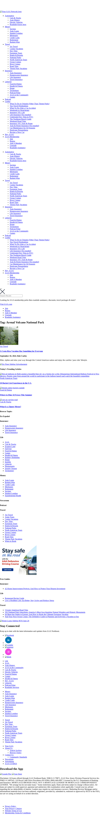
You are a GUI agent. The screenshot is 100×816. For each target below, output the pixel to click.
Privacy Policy (10, 806)
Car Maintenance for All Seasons (22, 128)
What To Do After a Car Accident (23, 108)
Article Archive (16, 750)
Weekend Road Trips (18, 121)
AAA (7, 442)
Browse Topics (15, 753)
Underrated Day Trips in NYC (21, 117)
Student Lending (16, 33)
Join (11, 139)
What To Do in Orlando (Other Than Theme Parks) (29, 104)
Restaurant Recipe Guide (14, 598)
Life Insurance (15, 77)
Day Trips (13, 51)
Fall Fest (8, 449)
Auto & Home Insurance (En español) (24, 126)
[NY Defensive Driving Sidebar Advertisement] (18, 574)
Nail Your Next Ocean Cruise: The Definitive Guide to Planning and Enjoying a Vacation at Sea (42, 617)
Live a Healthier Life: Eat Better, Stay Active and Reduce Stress (29, 600)
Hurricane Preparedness (19, 130)
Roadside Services (12, 687)
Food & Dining (16, 84)
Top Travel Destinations (19, 106)
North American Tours (18, 60)
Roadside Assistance (17, 148)
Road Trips (14, 66)
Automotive (9, 16)
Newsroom (9, 759)
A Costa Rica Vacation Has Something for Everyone (21, 351)
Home (12, 88)
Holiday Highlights (12, 457)
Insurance (8, 71)
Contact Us (9, 755)
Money (7, 27)
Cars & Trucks (15, 18)
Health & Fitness (16, 86)
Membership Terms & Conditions (18, 813)
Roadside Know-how (18, 24)
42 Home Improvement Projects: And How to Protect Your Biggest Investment (35, 589)
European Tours (16, 53)
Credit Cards (15, 38)
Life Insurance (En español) (20, 115)
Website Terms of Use (13, 811)
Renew (12, 141)
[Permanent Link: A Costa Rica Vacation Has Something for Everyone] (9, 344)
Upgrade (13, 145)
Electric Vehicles (16, 22)
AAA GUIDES (11, 764)
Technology (14, 90)
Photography (10, 466)
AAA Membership (12, 137)
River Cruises (15, 64)
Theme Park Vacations (18, 68)
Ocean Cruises (15, 62)
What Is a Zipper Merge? (10, 407)
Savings (13, 29)
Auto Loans (14, 31)
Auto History (15, 20)
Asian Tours (9, 517)
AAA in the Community (19, 95)
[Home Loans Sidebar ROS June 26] (14, 621)
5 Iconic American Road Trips (16, 610)
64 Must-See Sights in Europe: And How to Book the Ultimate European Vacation (36, 614)
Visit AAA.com (6, 304)
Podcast (8, 99)
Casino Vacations (16, 49)
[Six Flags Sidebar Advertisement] (13, 364)
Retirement (14, 40)
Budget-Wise (15, 42)
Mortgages (14, 35)
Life (6, 661)
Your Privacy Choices (13, 808)
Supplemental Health (13, 496)
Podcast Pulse (15, 93)
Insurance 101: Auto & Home (21, 123)
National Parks (15, 57)
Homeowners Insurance (19, 75)
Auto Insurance (16, 73)
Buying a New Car (17, 132)
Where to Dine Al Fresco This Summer (16, 395)
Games (12, 97)
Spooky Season (11, 468)
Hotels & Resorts (16, 55)
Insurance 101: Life (17, 112)
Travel (7, 44)
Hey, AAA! (9, 134)
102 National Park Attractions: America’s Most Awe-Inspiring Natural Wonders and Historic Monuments (45, 612)
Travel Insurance (16, 79)
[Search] (1, 288)
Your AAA (9, 746)
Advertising (9, 761)
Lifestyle (8, 82)
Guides (7, 101)
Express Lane (10, 446)
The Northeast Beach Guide (20, 119)
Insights (8, 462)
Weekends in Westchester (19, 110)
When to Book (10, 541)
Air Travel (14, 46)
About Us (8, 748)
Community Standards (18, 757)
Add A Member (16, 143)
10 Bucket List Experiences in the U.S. (16, 383)
